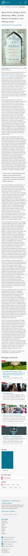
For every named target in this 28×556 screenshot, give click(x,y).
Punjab (10, 487)
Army (18, 484)
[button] (25, 2)
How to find (4, 527)
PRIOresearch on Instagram (10, 541)
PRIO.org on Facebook (9, 537)
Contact (3, 529)
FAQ (3, 532)
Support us (4, 533)
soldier (15, 487)
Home (3, 7)
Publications (8, 7)
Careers (3, 524)
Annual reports (5, 522)
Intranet (3, 530)
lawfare (3, 75)
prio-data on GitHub (8, 546)
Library (3, 525)
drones (6, 75)
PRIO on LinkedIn (8, 544)
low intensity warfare (13, 75)
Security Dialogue (6, 477)
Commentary (15, 7)
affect (13, 484)
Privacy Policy (4, 550)
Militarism (4, 487)
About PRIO (4, 521)
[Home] (6, 2)
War (20, 487)
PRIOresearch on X (8, 539)
